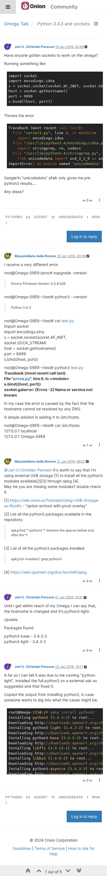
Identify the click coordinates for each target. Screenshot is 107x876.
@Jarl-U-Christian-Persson (28, 470)
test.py (67, 320)
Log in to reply (84, 236)
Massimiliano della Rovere (35, 256)
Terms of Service (50, 848)
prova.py (21, 378)
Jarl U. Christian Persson (34, 47)
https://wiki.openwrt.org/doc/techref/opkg (48, 572)
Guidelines (22, 848)
